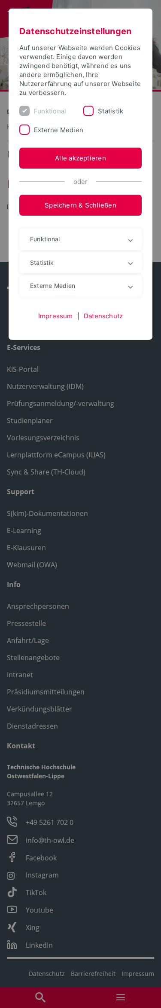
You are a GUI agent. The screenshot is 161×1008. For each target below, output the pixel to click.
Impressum (55, 316)
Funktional (50, 111)
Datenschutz (103, 316)
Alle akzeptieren (80, 158)
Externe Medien (58, 130)
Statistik (110, 111)
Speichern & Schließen (80, 205)
